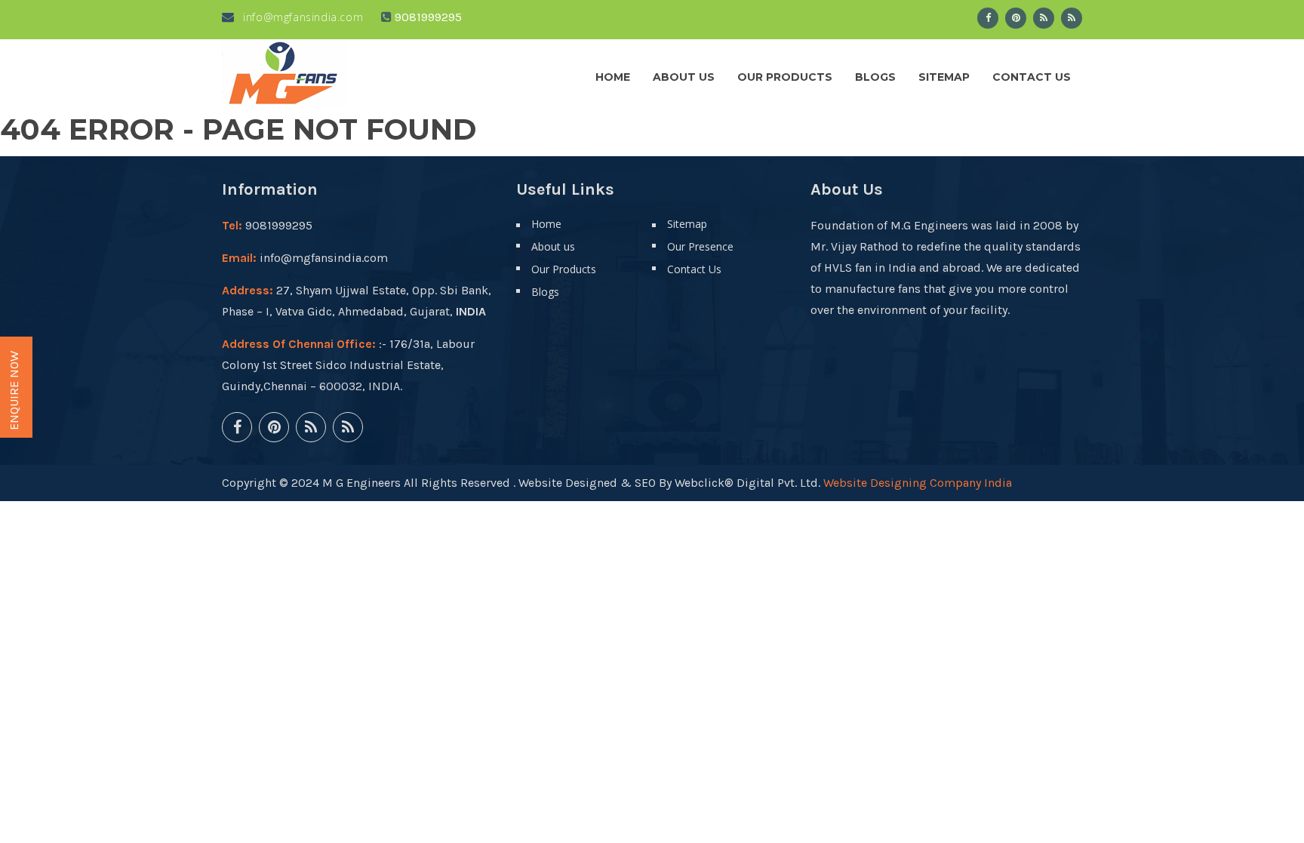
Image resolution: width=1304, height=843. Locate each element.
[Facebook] (987, 18)
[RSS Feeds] (1043, 18)
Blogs (875, 77)
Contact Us (1031, 77)
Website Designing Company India (917, 482)
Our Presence (700, 246)
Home (612, 77)
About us (684, 77)
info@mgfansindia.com (301, 17)
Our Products (784, 77)
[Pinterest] (1015, 18)
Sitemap (944, 77)
